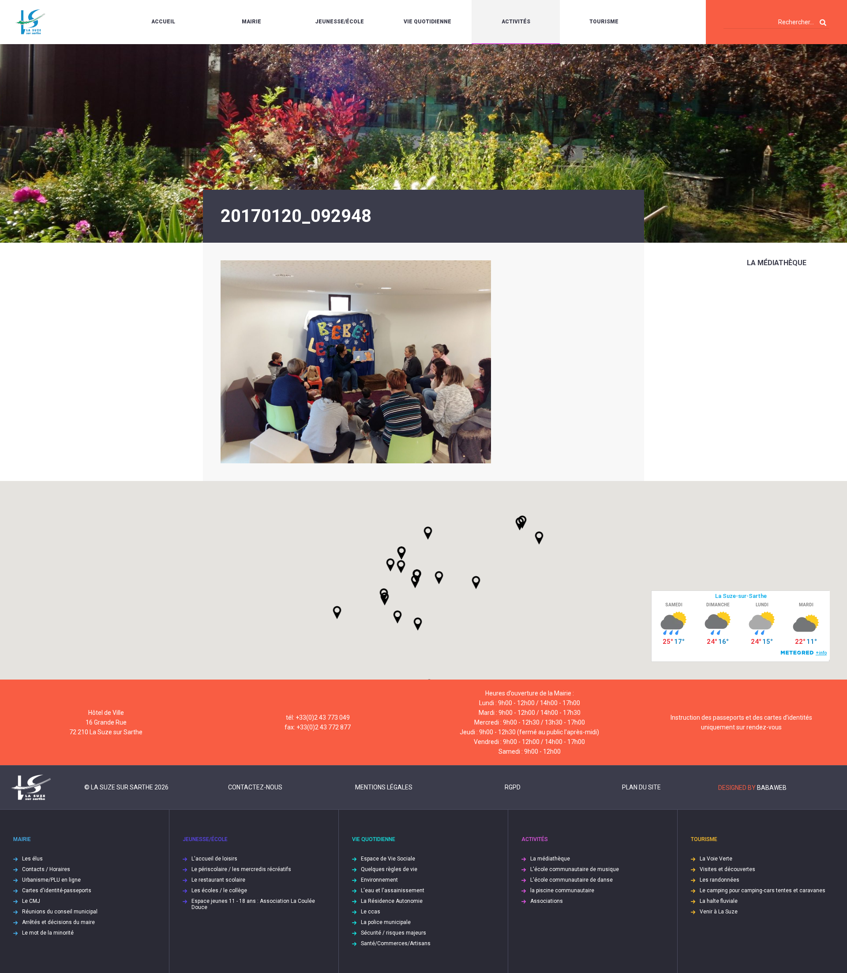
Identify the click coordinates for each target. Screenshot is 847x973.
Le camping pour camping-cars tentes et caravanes (762, 890)
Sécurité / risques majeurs (393, 933)
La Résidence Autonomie (392, 901)
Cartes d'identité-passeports (56, 890)
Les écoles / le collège (219, 890)
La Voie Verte (716, 859)
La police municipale (386, 922)
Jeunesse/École (339, 22)
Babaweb (772, 787)
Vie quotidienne (427, 22)
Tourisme (603, 22)
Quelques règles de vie (389, 869)
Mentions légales (383, 787)
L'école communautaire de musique (574, 869)
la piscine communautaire (562, 890)
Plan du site (641, 787)
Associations (546, 901)
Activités (516, 22)
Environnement (379, 880)
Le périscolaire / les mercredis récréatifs (241, 869)
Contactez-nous (255, 787)
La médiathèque (776, 263)
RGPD (513, 787)
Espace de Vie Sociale (388, 859)
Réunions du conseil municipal (59, 912)
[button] (439, 577)
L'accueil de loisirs (214, 859)
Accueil (163, 22)
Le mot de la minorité (48, 933)
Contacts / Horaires (46, 869)
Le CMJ (31, 901)
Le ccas (370, 912)
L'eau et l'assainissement (392, 890)
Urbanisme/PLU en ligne (51, 880)
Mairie (251, 22)
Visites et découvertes (727, 869)
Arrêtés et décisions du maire (58, 922)
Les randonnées (719, 880)
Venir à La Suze (719, 912)
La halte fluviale (719, 901)
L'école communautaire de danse (571, 880)
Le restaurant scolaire (218, 880)
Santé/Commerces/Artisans (396, 943)
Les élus (32, 859)
